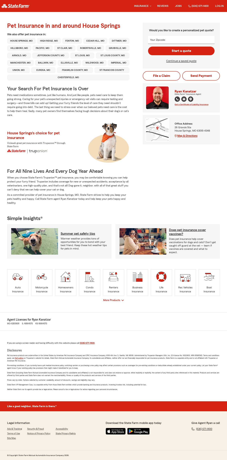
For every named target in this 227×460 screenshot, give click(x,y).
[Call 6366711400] (177, 99)
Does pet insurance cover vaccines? (187, 232)
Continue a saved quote (181, 60)
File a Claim (161, 75)
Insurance (141, 6)
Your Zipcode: (158, 40)
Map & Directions (187, 135)
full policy (19, 358)
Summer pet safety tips (78, 233)
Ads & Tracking (14, 429)
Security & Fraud (35, 429)
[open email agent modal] (184, 99)
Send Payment (201, 75)
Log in (219, 6)
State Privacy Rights (66, 433)
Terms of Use (13, 433)
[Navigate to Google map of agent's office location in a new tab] (190, 99)
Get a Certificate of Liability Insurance (191, 104)
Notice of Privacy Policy (38, 433)
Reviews (162, 6)
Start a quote (181, 51)
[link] (15, 6)
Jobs (178, 6)
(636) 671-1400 (200, 6)
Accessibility (62, 429)
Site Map (11, 438)
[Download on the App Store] (116, 431)
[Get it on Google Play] (138, 431)
